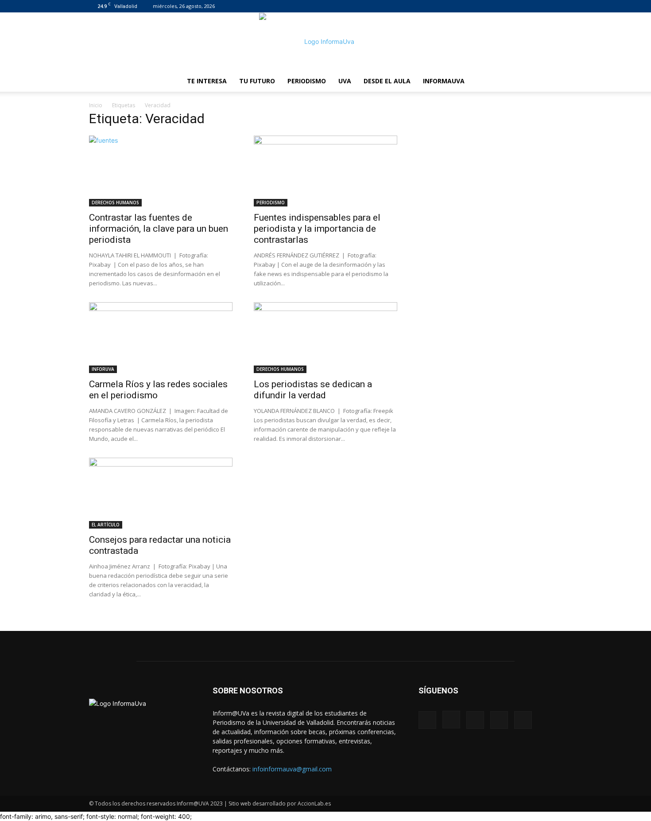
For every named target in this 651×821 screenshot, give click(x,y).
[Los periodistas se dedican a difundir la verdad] (325, 337)
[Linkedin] (526, 6)
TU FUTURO (257, 81)
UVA (344, 81)
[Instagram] (511, 6)
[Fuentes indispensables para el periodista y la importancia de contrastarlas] (325, 171)
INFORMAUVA (444, 81)
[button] (551, 82)
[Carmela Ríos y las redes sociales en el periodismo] (160, 337)
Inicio (95, 105)
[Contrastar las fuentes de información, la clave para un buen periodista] (160, 171)
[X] (540, 6)
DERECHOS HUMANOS (115, 202)
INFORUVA (103, 369)
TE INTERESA (207, 81)
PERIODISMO (306, 81)
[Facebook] (497, 6)
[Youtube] (555, 6)
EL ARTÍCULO (106, 524)
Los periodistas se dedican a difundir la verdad (313, 390)
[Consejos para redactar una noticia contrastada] (160, 493)
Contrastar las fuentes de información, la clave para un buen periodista (158, 228)
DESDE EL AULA (387, 81)
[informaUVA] (325, 41)
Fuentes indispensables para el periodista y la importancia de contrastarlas (317, 228)
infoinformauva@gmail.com (292, 769)
